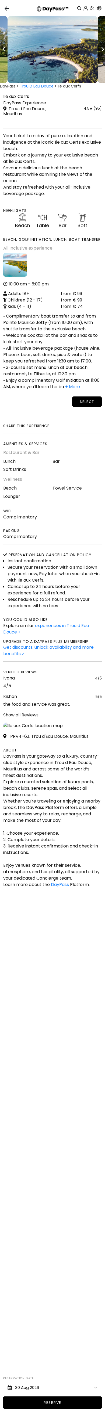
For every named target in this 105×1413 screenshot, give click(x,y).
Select (87, 401)
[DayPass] (52, 8)
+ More (72, 387)
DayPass (8, 86)
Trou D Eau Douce (37, 86)
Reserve (52, 1402)
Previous (4, 49)
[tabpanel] (53, 49)
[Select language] (99, 8)
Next (102, 49)
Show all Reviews (20, 715)
